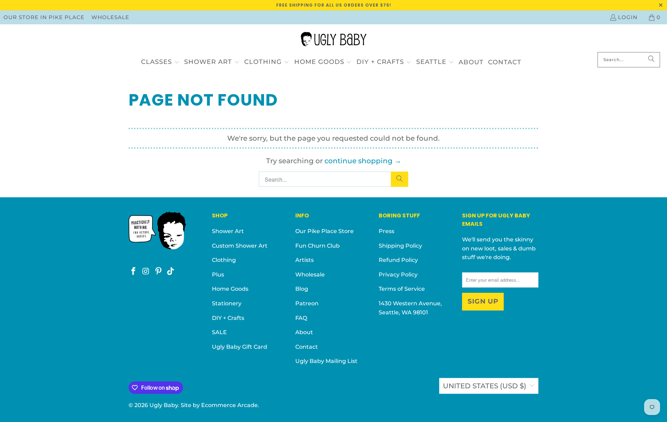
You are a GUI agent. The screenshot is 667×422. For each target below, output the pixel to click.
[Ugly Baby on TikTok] (171, 271)
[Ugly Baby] (333, 40)
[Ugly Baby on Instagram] (146, 271)
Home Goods (230, 289)
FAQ (301, 318)
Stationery (226, 303)
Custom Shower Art (239, 245)
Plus (218, 274)
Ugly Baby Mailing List (326, 361)
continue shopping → (362, 161)
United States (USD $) (484, 386)
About (304, 332)
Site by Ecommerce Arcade (219, 405)
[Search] (651, 59)
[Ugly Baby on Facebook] (134, 271)
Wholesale (110, 17)
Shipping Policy (400, 245)
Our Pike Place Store (324, 231)
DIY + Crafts (228, 318)
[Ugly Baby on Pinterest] (158, 271)
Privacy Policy (398, 274)
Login (627, 17)
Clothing (224, 260)
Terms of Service (402, 289)
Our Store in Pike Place (43, 17)
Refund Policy (398, 260)
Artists (304, 260)
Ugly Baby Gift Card (239, 347)
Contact (306, 347)
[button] (160, 62)
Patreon (307, 303)
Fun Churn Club (317, 245)
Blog (301, 289)
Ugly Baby (163, 405)
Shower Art (228, 231)
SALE (219, 332)
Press (386, 231)
